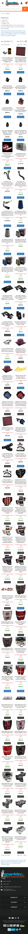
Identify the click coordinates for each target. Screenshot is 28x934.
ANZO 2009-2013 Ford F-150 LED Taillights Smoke (7, 649)
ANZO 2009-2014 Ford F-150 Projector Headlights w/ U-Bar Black (21, 811)
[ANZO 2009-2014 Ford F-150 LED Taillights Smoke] (20, 750)
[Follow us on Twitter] (18, 918)
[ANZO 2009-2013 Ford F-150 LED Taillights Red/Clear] (20, 615)
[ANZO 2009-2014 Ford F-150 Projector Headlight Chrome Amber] (7, 777)
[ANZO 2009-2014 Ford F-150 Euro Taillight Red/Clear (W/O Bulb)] (20, 670)
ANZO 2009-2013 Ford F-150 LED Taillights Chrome (7, 622)
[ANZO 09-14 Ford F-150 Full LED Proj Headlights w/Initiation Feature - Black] (7, 589)
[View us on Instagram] (15, 918)
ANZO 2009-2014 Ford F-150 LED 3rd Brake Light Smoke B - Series (21, 706)
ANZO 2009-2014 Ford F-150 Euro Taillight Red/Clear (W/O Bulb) (21, 678)
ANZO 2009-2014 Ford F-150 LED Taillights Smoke (21, 757)
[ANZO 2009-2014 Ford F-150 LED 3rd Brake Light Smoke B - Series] (20, 698)
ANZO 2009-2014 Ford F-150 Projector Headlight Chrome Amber (7, 785)
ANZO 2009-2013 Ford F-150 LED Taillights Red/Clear (21, 623)
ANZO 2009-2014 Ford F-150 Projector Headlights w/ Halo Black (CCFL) (21, 785)
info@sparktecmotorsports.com (12, 886)
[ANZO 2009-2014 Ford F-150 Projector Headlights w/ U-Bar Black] (20, 804)
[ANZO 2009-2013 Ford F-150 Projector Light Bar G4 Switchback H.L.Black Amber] (7, 670)
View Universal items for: (13, 862)
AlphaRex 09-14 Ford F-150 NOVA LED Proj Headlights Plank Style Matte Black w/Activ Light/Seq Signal (7, 569)
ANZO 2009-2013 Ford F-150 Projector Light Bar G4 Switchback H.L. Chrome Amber (21, 650)
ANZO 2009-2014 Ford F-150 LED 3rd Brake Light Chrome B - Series (7, 706)
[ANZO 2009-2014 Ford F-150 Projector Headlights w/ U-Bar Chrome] (20, 830)
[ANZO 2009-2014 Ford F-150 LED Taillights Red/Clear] (7, 750)
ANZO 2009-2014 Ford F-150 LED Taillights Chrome (21, 732)
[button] (14, 898)
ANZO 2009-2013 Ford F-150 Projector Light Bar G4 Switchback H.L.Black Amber (7, 678)
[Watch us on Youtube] (13, 918)
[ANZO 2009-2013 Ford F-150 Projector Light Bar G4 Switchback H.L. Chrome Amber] (20, 642)
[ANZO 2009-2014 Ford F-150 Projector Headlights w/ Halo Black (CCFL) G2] (7, 804)
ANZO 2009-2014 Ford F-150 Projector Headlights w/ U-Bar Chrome (21, 838)
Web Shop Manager (19, 922)
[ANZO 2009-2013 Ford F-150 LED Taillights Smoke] (7, 642)
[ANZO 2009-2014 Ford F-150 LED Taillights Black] (7, 725)
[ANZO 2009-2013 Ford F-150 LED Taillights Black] (20, 589)
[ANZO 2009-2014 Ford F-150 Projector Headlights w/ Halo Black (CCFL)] (20, 777)
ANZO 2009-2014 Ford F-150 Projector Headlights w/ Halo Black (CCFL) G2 (7, 811)
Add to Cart (20, 608)
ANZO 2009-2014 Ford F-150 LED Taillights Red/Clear (7, 758)
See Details (7, 552)
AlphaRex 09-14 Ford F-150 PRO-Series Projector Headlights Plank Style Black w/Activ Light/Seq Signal (21, 569)
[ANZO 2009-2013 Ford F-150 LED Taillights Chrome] (7, 615)
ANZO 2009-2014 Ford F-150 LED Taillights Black (7, 732)
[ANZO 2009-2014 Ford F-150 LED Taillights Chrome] (20, 725)
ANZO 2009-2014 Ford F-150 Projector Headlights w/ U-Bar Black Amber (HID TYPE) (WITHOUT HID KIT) (7, 839)
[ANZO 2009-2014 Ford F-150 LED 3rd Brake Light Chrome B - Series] (7, 698)
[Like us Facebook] (10, 918)
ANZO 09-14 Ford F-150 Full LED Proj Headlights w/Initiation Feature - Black (7, 597)
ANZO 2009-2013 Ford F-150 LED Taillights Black (21, 596)
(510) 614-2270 (7, 881)
